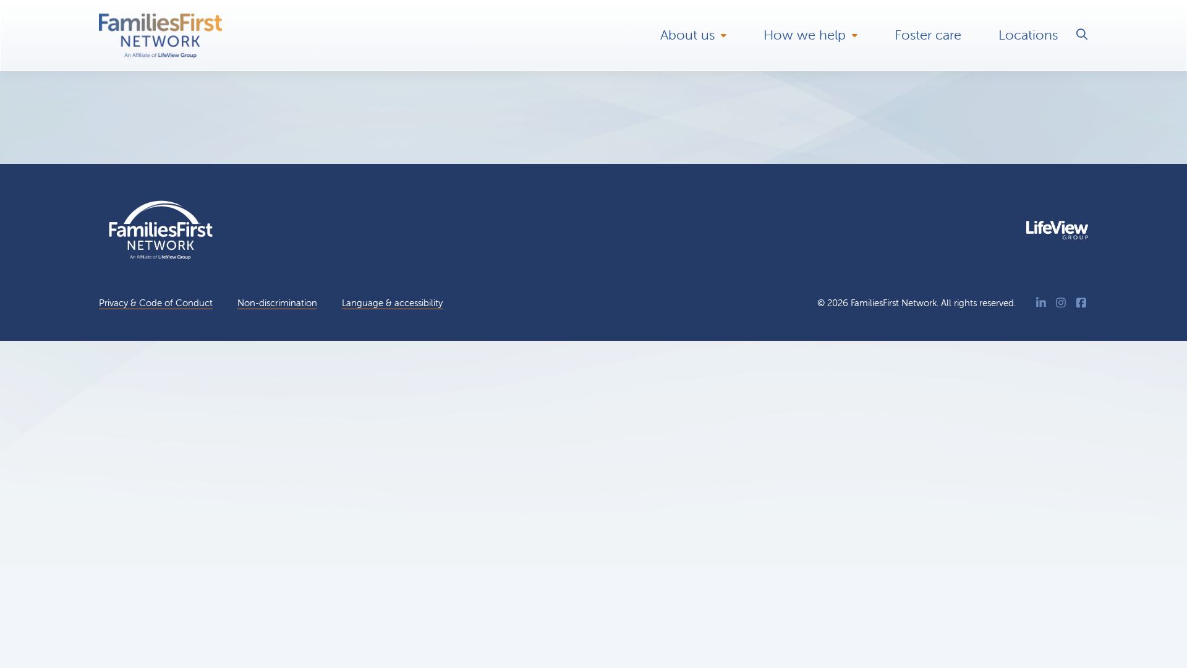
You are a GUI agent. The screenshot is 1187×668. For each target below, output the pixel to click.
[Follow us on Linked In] (1041, 303)
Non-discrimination (277, 303)
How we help (805, 35)
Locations (1028, 35)
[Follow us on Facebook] (1081, 303)
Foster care (928, 35)
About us (687, 35)
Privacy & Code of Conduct (156, 303)
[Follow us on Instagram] (1061, 303)
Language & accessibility (392, 303)
